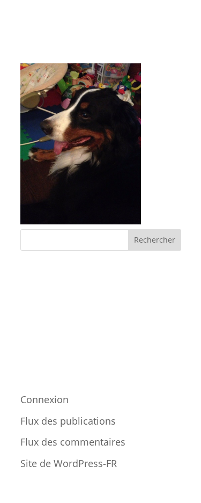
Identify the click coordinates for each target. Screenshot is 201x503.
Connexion (44, 399)
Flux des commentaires (72, 441)
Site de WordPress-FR (68, 463)
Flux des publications (68, 420)
